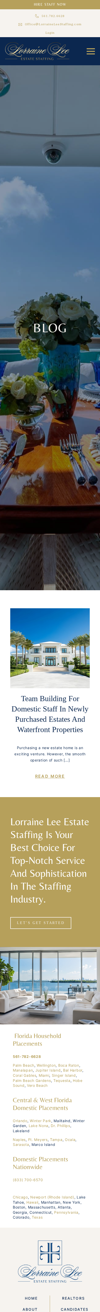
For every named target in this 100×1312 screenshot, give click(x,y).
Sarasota (21, 1144)
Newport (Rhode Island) (52, 1197)
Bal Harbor (72, 1070)
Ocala (70, 1139)
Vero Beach (37, 1085)
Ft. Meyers (38, 1139)
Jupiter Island (48, 1070)
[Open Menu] (91, 51)
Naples (19, 1139)
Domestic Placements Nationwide (40, 1163)
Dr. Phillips (60, 1125)
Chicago (20, 1197)
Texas (37, 1217)
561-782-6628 (27, 1056)
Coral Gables (24, 1075)
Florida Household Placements (37, 1039)
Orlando (20, 1121)
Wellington (46, 1065)
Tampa (56, 1139)
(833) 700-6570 (28, 1180)
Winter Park (40, 1121)
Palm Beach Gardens (32, 1080)
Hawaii (32, 1202)
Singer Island (64, 1075)
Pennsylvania (66, 1212)
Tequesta (62, 1080)
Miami (44, 1075)
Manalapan (23, 1070)
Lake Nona (38, 1125)
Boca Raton (68, 1065)
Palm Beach (23, 1065)
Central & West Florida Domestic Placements (42, 1104)
